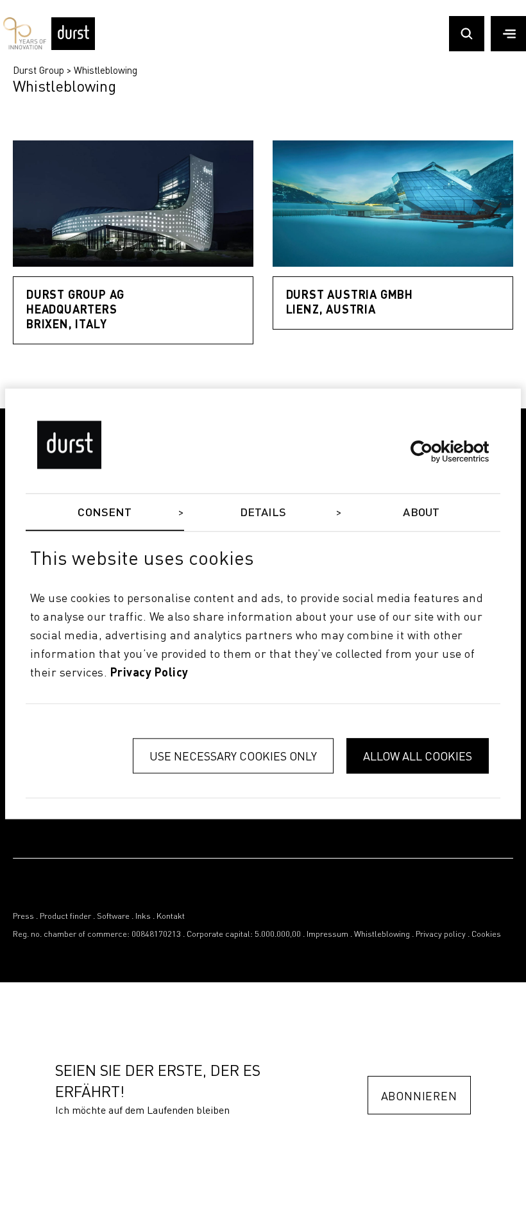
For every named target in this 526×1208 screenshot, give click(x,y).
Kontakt (171, 916)
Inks (143, 916)
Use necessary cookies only (233, 756)
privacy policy (149, 673)
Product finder (65, 916)
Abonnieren (419, 1095)
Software (113, 916)
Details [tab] (263, 513)
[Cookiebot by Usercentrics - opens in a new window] (433, 451)
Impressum (327, 934)
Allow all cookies (417, 756)
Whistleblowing (105, 69)
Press (23, 916)
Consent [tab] (105, 513)
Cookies (486, 934)
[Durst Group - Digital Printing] (73, 46)
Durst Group (38, 69)
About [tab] (421, 513)
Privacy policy (441, 934)
